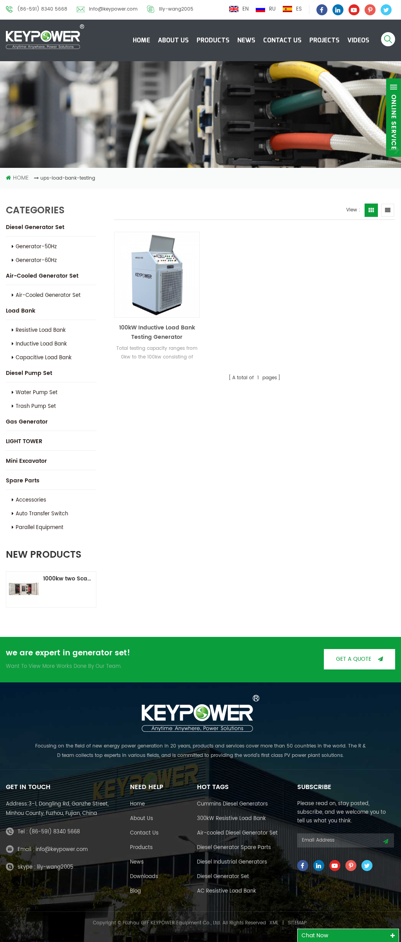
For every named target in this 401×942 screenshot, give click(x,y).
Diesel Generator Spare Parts (234, 848)
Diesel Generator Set (35, 227)
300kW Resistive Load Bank (231, 819)
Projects (324, 40)
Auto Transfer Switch (42, 514)
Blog (135, 891)
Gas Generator (27, 421)
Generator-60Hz (36, 260)
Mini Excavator (26, 461)
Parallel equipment (39, 528)
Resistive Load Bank (41, 330)
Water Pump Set (37, 393)
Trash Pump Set (36, 406)
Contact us (144, 833)
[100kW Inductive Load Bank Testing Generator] (156, 274)
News (246, 40)
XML (273, 923)
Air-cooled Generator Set (42, 275)
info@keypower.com (113, 9)
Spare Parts (23, 480)
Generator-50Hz (36, 247)
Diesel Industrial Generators (232, 862)
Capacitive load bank (44, 358)
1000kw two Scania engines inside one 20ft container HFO (68, 578)
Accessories (31, 500)
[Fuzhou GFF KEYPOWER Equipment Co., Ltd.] (45, 36)
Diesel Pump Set (29, 373)
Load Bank (20, 310)
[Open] (393, 117)
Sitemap (297, 923)
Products (213, 40)
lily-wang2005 (176, 9)
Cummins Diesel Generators (232, 804)
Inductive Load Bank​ (41, 344)
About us (141, 819)
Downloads (144, 877)
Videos (358, 40)
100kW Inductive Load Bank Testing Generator (157, 332)
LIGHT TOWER (24, 441)
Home (141, 40)
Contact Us (282, 40)
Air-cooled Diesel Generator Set (237, 833)
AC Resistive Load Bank (226, 891)
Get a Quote (353, 659)
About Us (173, 40)
